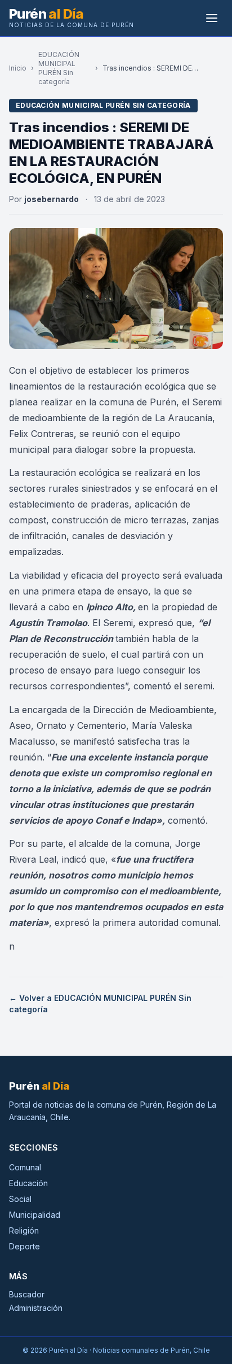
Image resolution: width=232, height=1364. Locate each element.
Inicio (17, 68)
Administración (36, 1308)
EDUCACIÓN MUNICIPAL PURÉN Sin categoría (58, 68)
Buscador (26, 1294)
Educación (28, 1183)
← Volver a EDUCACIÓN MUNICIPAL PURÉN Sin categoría (100, 1003)
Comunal (25, 1167)
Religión (24, 1230)
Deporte (24, 1246)
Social (20, 1199)
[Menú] (211, 18)
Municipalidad (34, 1214)
